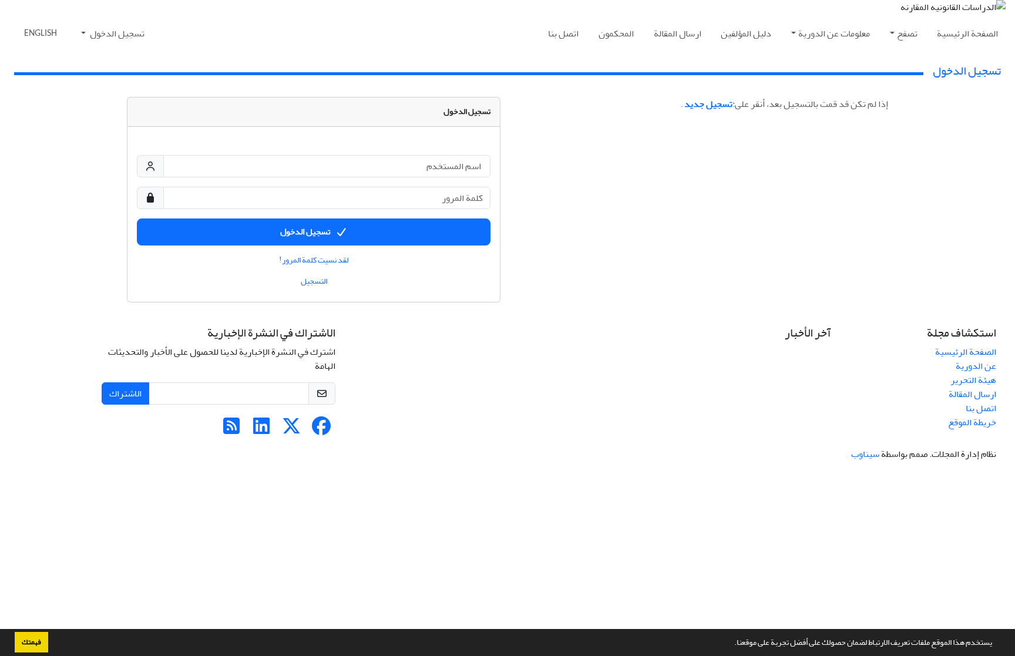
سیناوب (865, 454)
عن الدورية (976, 366)
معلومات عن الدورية (834, 33)
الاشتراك (125, 393)
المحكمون (616, 33)
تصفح (907, 33)
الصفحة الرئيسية (967, 33)
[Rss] (231, 430)
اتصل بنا (563, 33)
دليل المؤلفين (746, 33)
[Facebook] (321, 430)
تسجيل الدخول (116, 33)
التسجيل (314, 281)
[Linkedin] (261, 430)
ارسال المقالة (677, 33)
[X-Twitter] (291, 430)
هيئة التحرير (973, 380)
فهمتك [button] (31, 642)
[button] (731, 643)
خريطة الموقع (972, 422)
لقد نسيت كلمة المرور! (313, 260)
